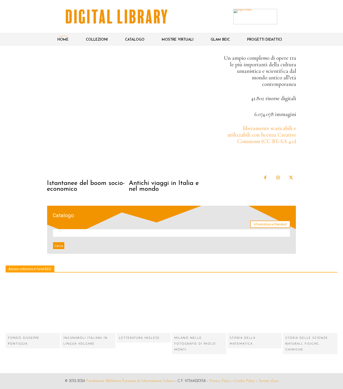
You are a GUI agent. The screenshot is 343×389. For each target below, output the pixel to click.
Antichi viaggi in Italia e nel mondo (164, 186)
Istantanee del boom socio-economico (86, 186)
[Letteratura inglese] (144, 306)
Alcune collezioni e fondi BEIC (30, 269)
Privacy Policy (219, 381)
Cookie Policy (244, 381)
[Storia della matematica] (255, 306)
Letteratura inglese (139, 338)
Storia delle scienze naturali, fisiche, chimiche (306, 344)
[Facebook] (265, 178)
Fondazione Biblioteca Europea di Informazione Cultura (130, 381)
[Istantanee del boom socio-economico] (87, 115)
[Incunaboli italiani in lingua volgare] (88, 306)
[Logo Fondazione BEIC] (117, 16)
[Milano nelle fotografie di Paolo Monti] (199, 306)
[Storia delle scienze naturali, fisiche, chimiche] (310, 306)
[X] (291, 178)
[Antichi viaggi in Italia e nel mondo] (169, 115)
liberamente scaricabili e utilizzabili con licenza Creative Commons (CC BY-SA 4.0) (262, 135)
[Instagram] (278, 178)
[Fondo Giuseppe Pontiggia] (33, 306)
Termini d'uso (268, 381)
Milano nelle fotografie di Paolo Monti (195, 344)
